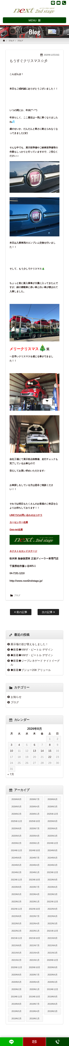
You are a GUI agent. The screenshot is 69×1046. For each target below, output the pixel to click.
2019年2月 (16, 1018)
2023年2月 (16, 901)
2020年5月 (16, 982)
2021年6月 (53, 945)
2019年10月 (34, 996)
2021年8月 (16, 945)
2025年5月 (16, 836)
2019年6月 (53, 1004)
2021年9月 (53, 938)
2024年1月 (34, 872)
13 (34, 750)
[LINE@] (53, 3)
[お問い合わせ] (59, 3)
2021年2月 (16, 960)
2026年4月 (34, 806)
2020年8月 (16, 974)
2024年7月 (34, 858)
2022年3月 (53, 923)
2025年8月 (16, 828)
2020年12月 (52, 960)
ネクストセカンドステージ (23, 551)
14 (42, 750)
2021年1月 (34, 960)
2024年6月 (53, 858)
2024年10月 (34, 850)
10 (11, 750)
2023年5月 (16, 894)
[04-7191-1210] (64, 3)
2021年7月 (34, 945)
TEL (57, 1041)
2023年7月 (34, 887)
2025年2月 (16, 843)
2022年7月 (34, 916)
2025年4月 (34, 836)
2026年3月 (53, 806)
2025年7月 (34, 828)
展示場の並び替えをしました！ (29, 644)
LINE (11, 1041)
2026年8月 (16, 799)
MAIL (34, 1041)
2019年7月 (34, 1004)
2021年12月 (52, 931)
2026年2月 (16, 814)
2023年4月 (34, 894)
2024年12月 (52, 843)
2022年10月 (34, 909)
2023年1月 (34, 901)
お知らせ (16, 696)
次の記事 (47, 612)
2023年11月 (16, 879)
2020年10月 (34, 967)
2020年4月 (34, 982)
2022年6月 (53, 916)
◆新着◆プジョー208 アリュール (31, 669)
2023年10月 (34, 879)
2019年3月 (53, 1011)
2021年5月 (16, 953)
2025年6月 (53, 828)
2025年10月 (34, 821)
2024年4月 (34, 865)
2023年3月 (53, 894)
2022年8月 (16, 916)
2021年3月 (53, 953)
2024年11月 (16, 850)
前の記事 (21, 612)
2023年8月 (16, 887)
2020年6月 (53, 974)
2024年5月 (16, 865)
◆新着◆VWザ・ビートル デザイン (32, 649)
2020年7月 (34, 974)
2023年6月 (53, 887)
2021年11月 (16, 938)
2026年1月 (34, 814)
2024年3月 (53, 865)
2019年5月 (16, 1011)
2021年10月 (34, 938)
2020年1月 (34, 989)
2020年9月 (53, 967)
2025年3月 (53, 836)
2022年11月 (16, 909)
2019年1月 (34, 1018)
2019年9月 (53, 996)
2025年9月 (53, 821)
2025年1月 (34, 843)
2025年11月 (16, 821)
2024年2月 (16, 872)
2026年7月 (34, 799)
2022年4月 (34, 923)
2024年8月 (16, 858)
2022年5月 (16, 923)
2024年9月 (53, 850)
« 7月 (10, 774)
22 (49, 756)
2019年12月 (52, 989)
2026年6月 (53, 799)
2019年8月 (16, 1004)
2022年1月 (34, 931)
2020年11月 (16, 967)
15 (49, 750)
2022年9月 (53, 909)
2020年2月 (16, 989)
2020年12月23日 (51, 55)
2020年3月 (53, 982)
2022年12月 (52, 901)
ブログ (11, 41)
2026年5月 (16, 806)
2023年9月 (53, 879)
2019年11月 (16, 996)
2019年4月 (34, 1011)
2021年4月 (34, 953)
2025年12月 (52, 814)
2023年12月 (52, 872)
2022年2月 (16, 931)
